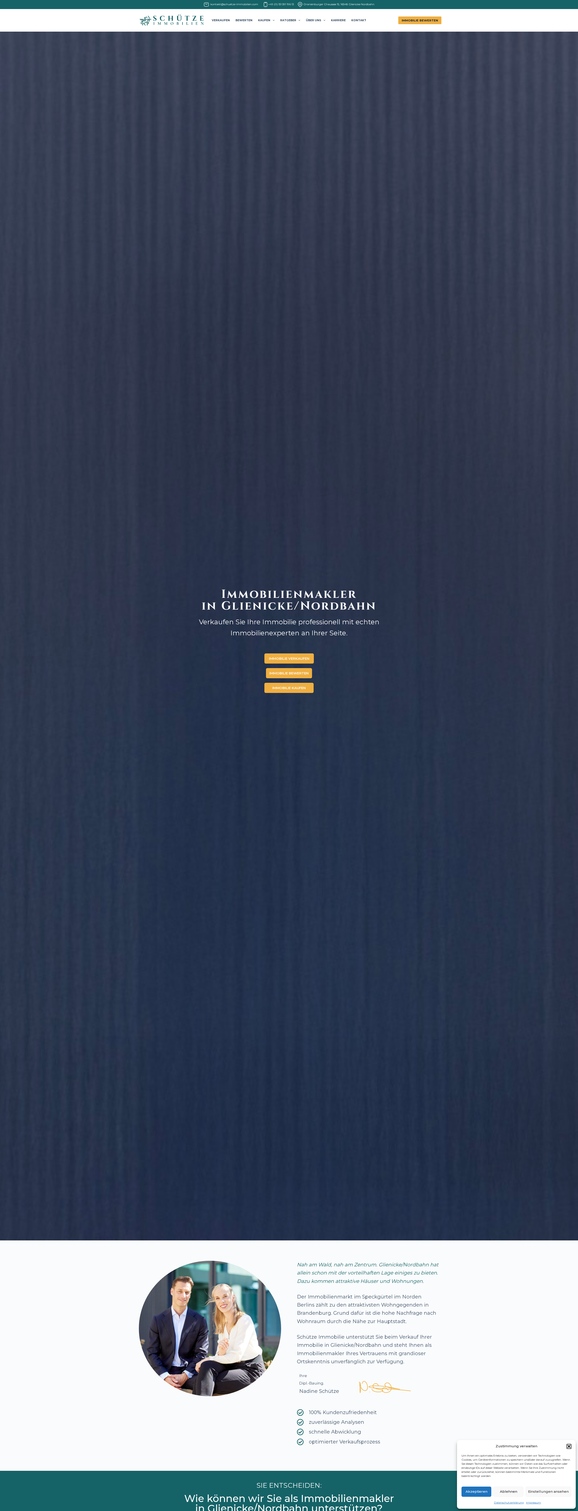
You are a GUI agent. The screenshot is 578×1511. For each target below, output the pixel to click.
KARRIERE (338, 20)
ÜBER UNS (313, 20)
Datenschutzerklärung (509, 1502)
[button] (569, 1446)
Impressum (533, 1502)
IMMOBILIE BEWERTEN (420, 20)
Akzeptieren (476, 1491)
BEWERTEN (243, 20)
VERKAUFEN (221, 20)
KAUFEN (264, 20)
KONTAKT (358, 20)
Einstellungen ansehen (548, 1491)
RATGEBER (288, 20)
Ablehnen (508, 1491)
